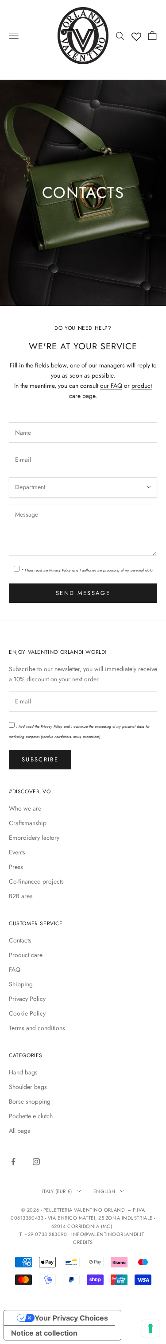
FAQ (14, 969)
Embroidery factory (34, 837)
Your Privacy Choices (71, 1317)
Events (17, 852)
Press (16, 866)
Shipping (21, 984)
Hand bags (23, 1072)
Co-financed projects (36, 881)
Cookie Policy (27, 1013)
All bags (19, 1130)
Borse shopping (29, 1101)
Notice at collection (44, 1333)
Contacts (20, 940)
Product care (25, 954)
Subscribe (40, 759)
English (104, 1191)
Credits (83, 1242)
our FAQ (111, 385)
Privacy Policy (60, 570)
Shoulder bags (28, 1086)
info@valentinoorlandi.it (107, 1234)
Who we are (25, 808)
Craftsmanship (27, 823)
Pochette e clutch (31, 1116)
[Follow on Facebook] (13, 1161)
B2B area (21, 896)
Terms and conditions (37, 1027)
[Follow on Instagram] (36, 1161)
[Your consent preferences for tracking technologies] (150, 1328)
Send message (83, 593)
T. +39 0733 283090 (44, 1234)
